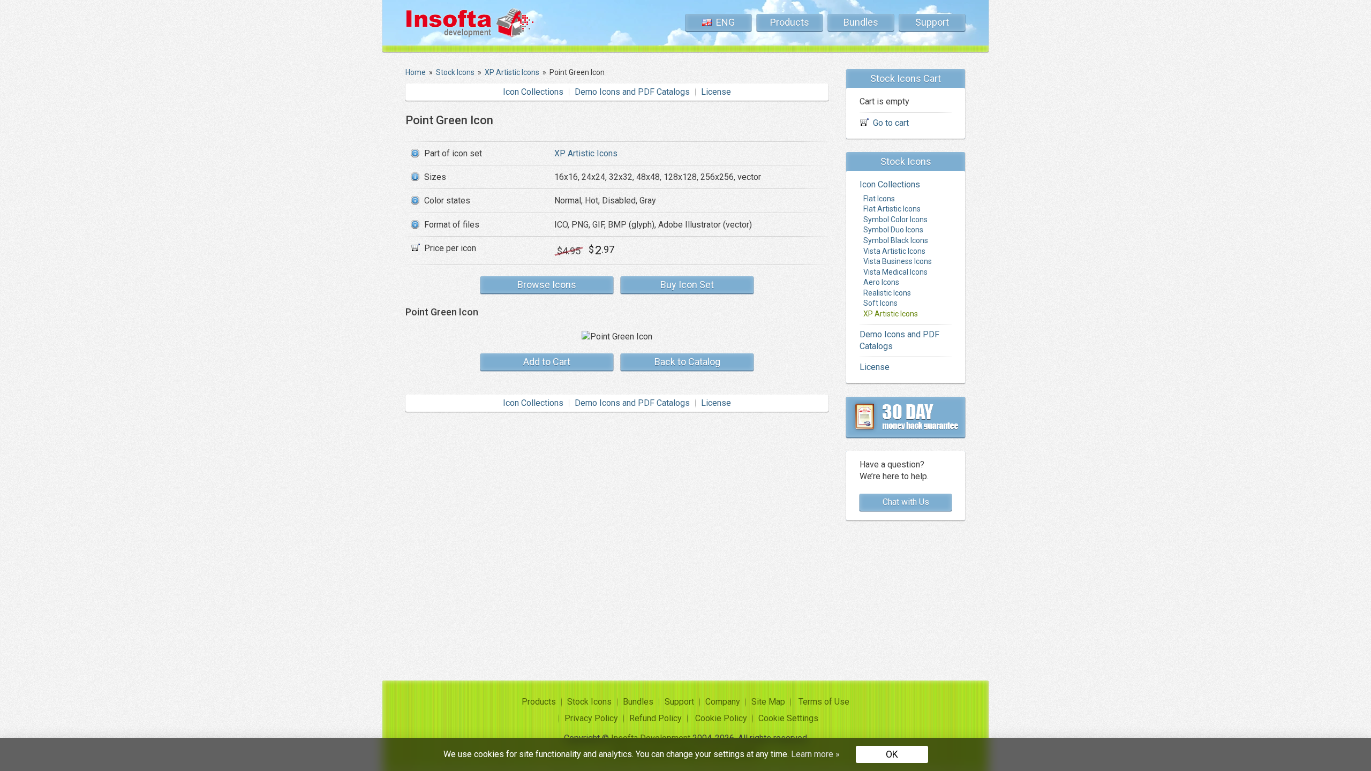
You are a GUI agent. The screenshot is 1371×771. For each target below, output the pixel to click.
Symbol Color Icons (895, 219)
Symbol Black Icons (895, 240)
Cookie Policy (721, 718)
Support (932, 22)
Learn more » (815, 754)
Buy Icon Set (687, 284)
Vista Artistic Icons (894, 251)
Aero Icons (881, 282)
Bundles (860, 22)
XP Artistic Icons (585, 153)
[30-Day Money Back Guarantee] (905, 417)
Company (722, 702)
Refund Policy (655, 718)
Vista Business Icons (897, 261)
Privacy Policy (591, 718)
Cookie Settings (788, 718)
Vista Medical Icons (895, 272)
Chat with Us (906, 502)
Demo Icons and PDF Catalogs (632, 92)
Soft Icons (880, 303)
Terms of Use (824, 702)
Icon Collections (533, 92)
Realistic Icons (887, 293)
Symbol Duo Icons (893, 229)
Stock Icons (589, 702)
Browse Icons (546, 284)
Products (789, 22)
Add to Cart (546, 361)
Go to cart (891, 123)
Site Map (768, 702)
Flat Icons (879, 198)
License (716, 92)
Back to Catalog (687, 361)
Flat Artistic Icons (892, 209)
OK (892, 754)
